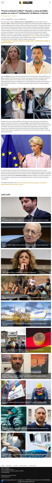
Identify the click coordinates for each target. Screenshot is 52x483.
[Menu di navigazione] (2, 2)
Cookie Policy (32, 465)
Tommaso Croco (6, 16)
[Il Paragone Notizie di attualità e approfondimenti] (26, 2)
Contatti (15, 465)
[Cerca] (49, 2)
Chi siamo (9, 465)
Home (2, 465)
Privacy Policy (23, 465)
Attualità (14, 16)
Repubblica (33, 35)
